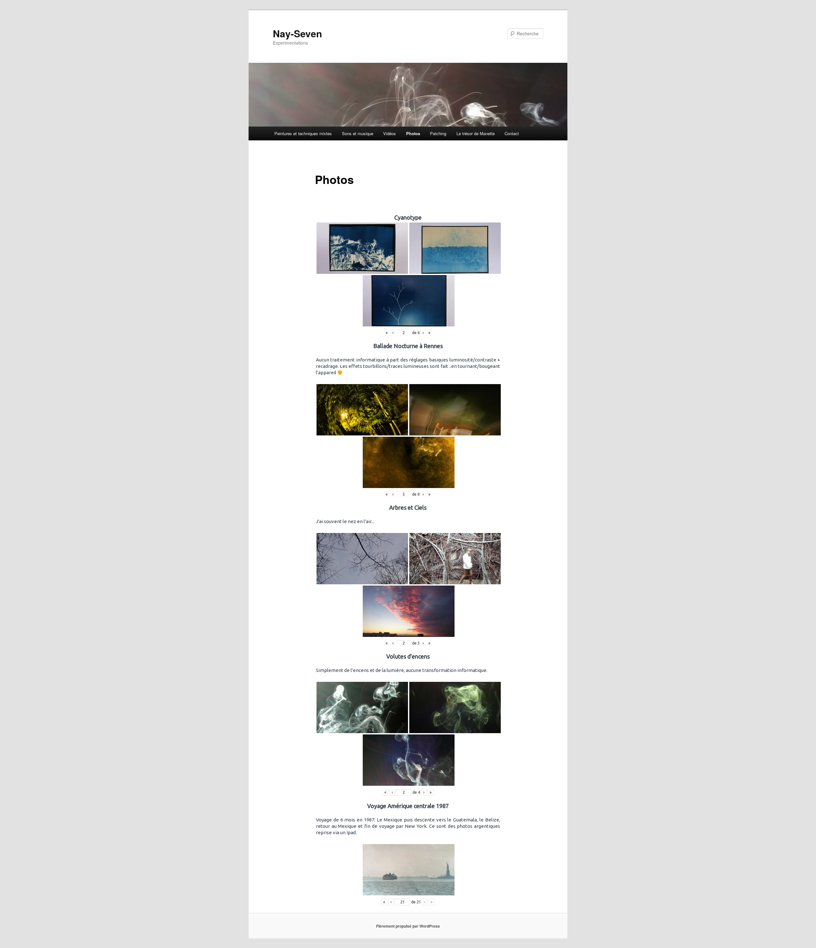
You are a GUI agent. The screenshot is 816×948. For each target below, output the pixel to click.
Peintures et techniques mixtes (303, 133)
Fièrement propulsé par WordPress (408, 926)
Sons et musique (357, 133)
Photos (413, 133)
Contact (512, 133)
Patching (438, 133)
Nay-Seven (297, 33)
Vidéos (389, 133)
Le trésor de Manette (475, 133)
